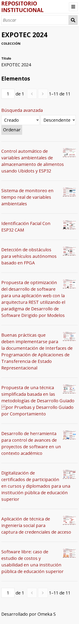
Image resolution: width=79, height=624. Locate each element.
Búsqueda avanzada (22, 110)
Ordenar (12, 130)
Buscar (73, 20)
